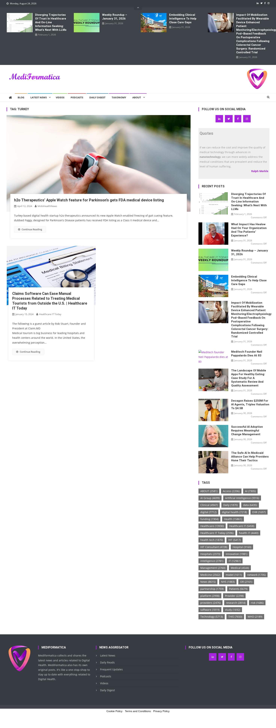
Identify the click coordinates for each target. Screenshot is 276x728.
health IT (248, 533)
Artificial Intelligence (242, 498)
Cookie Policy (114, 711)
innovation (236, 554)
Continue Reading (32, 229)
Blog (21, 97)
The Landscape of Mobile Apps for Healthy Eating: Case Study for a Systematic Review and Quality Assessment (248, 378)
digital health (234, 512)
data (250, 505)
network (256, 575)
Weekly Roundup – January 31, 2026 (114, 16)
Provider (234, 596)
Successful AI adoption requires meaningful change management (247, 430)
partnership (212, 589)
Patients (238, 589)
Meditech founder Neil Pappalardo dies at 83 (246, 353)
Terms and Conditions (138, 711)
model (234, 575)
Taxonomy (119, 97)
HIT (234, 540)
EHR (259, 512)
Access (231, 491)
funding (209, 519)
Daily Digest (97, 97)
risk (257, 603)
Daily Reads (107, 662)
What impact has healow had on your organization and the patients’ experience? (249, 230)
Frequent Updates (111, 669)
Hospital (242, 547)
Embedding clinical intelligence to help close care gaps (182, 18)
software (209, 609)
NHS (228, 581)
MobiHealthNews (47, 206)
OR (246, 581)
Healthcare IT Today (50, 314)
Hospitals (210, 554)
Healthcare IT (241, 526)
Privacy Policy (161, 711)
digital (208, 512)
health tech (211, 540)
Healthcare (212, 526)
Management (212, 568)
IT (235, 561)
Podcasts (77, 97)
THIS (235, 616)
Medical (240, 568)
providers (210, 603)
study (232, 609)
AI (250, 491)
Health (233, 519)
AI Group (210, 498)
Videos (60, 97)
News (208, 581)
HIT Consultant (213, 547)
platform (209, 596)
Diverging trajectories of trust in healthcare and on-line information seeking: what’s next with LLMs (50, 22)
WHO (255, 616)
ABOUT (208, 491)
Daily (230, 505)
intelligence (211, 561)
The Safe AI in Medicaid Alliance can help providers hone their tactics (250, 456)
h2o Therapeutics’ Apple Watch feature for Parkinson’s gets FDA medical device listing (89, 200)
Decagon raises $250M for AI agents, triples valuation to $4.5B (250, 404)
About (136, 97)
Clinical (209, 505)
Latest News (38, 97)
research (235, 603)
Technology (211, 616)
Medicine (210, 575)
